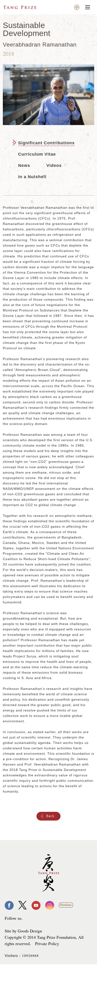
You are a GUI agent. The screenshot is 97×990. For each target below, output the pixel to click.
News (24, 165)
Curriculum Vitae (37, 154)
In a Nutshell (32, 176)
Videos (54, 165)
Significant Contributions (46, 143)
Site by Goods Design (23, 931)
